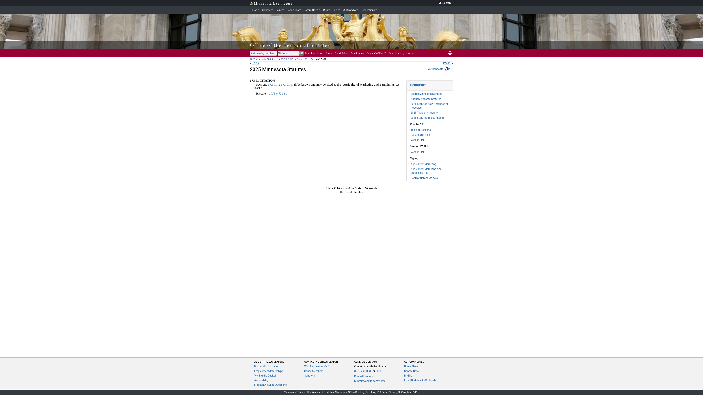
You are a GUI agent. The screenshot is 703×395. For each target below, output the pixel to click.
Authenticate (435, 68)
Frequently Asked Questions (270, 384)
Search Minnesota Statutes (426, 93)
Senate (266, 10)
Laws (320, 53)
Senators (309, 375)
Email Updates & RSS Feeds (420, 380)
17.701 (285, 84)
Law (335, 10)
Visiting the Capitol (265, 375)
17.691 (272, 84)
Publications (368, 10)
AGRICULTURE (286, 59)
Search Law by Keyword (401, 53)
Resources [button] (418, 85)
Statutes (310, 53)
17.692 (447, 63)
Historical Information (266, 366)
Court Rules (341, 53)
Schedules (293, 10)
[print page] (450, 53)
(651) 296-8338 (363, 371)
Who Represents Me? (316, 366)
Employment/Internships (268, 371)
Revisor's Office (375, 53)
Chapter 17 (302, 59)
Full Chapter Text (420, 134)
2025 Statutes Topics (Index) (427, 117)
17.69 (255, 63)
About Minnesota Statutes (426, 98)
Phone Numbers (363, 376)
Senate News (412, 371)
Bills (325, 10)
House (253, 10)
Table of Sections (421, 129)
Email (379, 371)
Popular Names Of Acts (424, 177)
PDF (450, 68)
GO (301, 53)
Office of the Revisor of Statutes (290, 45)
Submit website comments (370, 380)
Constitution (357, 53)
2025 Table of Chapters (424, 112)
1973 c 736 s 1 (278, 93)
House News (411, 366)
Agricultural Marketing (423, 164)
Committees (311, 10)
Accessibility (261, 380)
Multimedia (349, 10)
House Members (313, 371)
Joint (279, 10)
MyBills (408, 375)
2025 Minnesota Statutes (263, 59)
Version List (417, 139)
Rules (329, 53)
